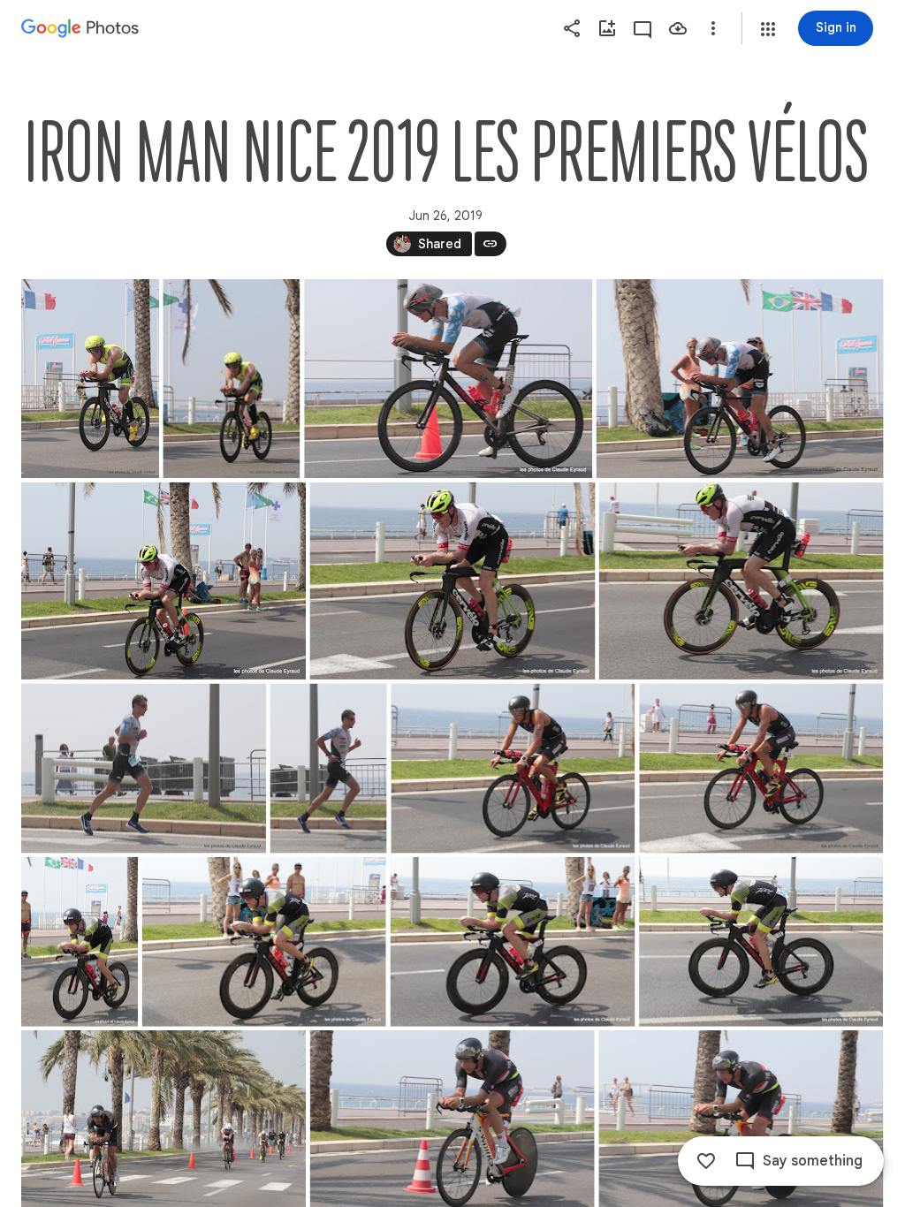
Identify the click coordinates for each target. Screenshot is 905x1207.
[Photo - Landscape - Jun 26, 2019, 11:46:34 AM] (163, 580)
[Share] (571, 28)
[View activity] (642, 28)
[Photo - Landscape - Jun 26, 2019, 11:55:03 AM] (761, 942)
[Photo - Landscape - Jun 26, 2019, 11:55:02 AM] (264, 942)
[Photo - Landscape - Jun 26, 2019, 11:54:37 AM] (513, 769)
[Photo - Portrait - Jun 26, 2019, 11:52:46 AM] (328, 769)
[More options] (713, 28)
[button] (768, 29)
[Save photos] (678, 28)
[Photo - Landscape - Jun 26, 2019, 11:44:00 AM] (448, 378)
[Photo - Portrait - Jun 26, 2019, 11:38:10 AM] (90, 378)
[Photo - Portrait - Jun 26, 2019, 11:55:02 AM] (79, 942)
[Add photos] (607, 28)
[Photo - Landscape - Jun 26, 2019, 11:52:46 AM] (143, 769)
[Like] (706, 1161)
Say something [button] (813, 1161)
